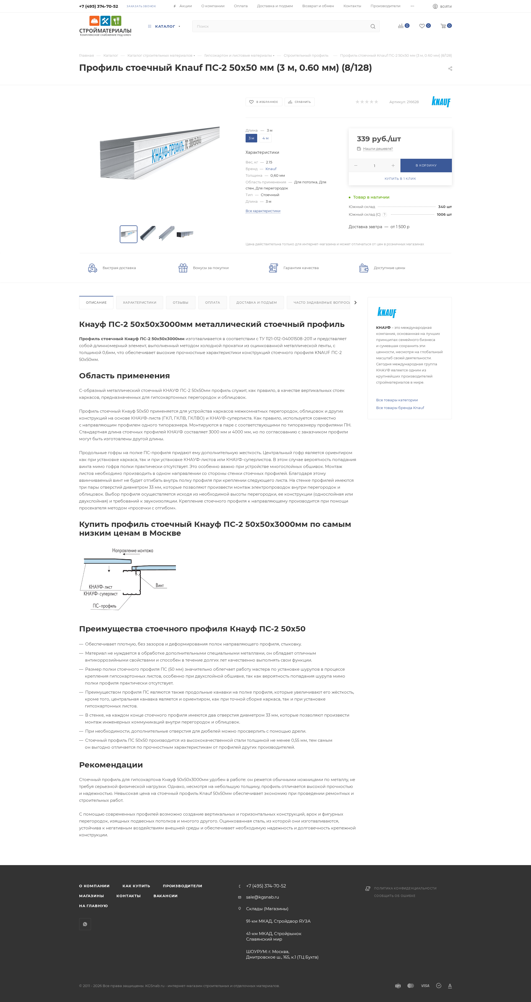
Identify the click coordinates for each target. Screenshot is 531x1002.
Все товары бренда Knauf (400, 407)
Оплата (212, 302)
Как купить (136, 886)
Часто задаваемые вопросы (323, 302)
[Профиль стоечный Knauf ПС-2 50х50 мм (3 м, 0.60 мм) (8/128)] (157, 156)
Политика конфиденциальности (405, 888)
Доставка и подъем (256, 302)
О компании (94, 886)
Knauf (271, 168)
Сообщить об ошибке (394, 896)
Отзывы (181, 302)
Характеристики (139, 302)
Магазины (91, 896)
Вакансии (165, 896)
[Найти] (373, 26)
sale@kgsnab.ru (262, 897)
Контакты (128, 896)
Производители (182, 886)
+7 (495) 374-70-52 (98, 6)
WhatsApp (85, 924)
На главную (93, 906)
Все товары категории (397, 400)
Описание (96, 302)
